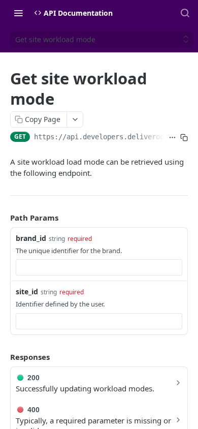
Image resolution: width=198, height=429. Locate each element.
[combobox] (99, 267)
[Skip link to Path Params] (3, 217)
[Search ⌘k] (185, 13)
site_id (27, 291)
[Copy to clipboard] (184, 138)
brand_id (31, 238)
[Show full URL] (172, 138)
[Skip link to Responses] (3, 357)
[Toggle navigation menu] (18, 13)
